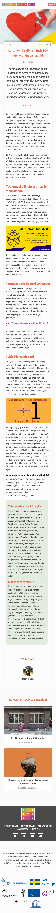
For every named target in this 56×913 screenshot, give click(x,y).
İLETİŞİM (36, 829)
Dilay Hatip (28, 678)
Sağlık (9, 45)
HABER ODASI (11, 826)
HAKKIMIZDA (22, 829)
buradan (19, 495)
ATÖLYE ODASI (45, 826)
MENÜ (52, 4)
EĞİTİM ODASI (28, 826)
